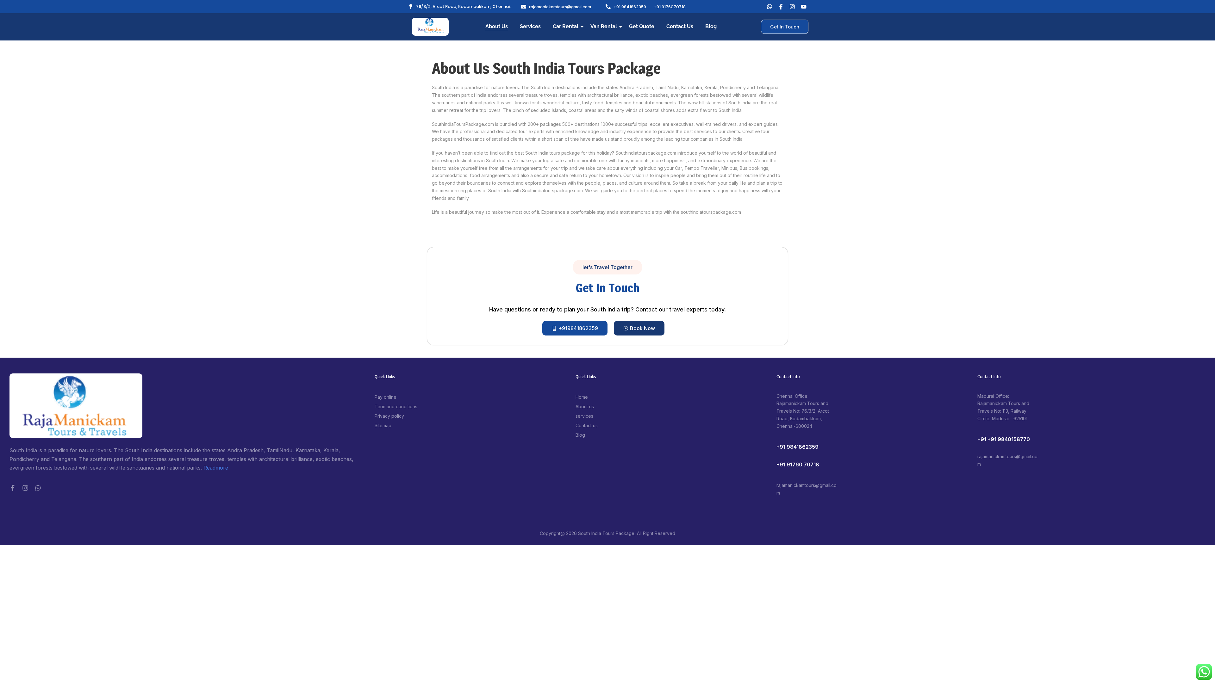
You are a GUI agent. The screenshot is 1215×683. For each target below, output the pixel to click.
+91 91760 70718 (797, 464)
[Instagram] (25, 488)
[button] (607, 267)
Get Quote (641, 26)
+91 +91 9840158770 (1003, 439)
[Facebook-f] (12, 488)
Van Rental (603, 26)
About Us (496, 26)
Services (530, 26)
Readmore (215, 468)
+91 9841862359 (797, 447)
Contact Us (679, 26)
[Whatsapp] (769, 6)
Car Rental (565, 26)
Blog (711, 26)
